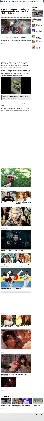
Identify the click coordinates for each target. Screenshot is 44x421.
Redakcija (5, 15)
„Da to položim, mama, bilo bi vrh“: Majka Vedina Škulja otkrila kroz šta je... (39, 26)
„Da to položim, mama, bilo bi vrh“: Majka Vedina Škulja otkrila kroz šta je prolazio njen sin (16, 406)
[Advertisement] (16, 52)
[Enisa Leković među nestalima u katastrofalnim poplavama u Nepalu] (33, 36)
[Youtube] (37, 417)
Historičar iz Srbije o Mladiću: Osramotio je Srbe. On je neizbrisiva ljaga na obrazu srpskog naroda (26, 407)
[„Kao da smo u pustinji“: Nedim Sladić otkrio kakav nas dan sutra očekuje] (33, 41)
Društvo (37, 24)
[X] (34, 417)
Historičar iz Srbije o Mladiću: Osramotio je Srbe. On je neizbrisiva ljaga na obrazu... (39, 31)
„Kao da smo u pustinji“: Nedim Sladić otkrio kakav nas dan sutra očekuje (39, 42)
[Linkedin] (41, 415)
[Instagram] (39, 415)
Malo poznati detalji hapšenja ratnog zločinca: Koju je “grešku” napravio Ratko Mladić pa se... (39, 48)
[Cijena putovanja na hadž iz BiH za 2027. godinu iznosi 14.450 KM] (37, 13)
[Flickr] (37, 415)
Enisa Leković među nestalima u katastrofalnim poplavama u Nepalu (38, 37)
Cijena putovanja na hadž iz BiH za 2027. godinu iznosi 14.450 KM (37, 20)
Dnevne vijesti (34, 18)
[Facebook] (34, 415)
